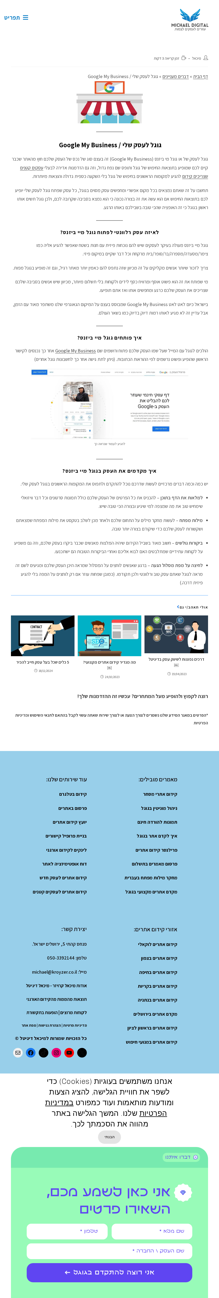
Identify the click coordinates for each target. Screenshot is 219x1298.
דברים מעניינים (175, 76)
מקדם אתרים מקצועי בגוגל (151, 892)
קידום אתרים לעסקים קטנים (60, 892)
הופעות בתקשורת (42, 1012)
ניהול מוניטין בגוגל (159, 808)
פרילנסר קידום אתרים (156, 850)
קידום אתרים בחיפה (158, 972)
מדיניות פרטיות (75, 1025)
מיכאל (196, 58)
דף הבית (200, 76)
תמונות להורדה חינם (157, 822)
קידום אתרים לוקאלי (157, 944)
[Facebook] (31, 1053)
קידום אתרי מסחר (160, 794)
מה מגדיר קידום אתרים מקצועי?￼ (109, 665)
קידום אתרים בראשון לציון (152, 1028)
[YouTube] (69, 1053)
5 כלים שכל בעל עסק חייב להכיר (42, 662)
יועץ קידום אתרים (70, 822)
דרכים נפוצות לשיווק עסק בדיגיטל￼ (176, 662)
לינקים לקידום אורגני (66, 850)
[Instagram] (56, 1053)
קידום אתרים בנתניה (157, 1000)
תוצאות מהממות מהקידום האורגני (56, 999)
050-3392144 (61, 958)
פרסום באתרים (72, 808)
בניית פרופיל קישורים (66, 836)
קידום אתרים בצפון (159, 958)
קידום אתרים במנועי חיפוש (151, 1042)
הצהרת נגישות (49, 1025)
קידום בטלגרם (73, 794)
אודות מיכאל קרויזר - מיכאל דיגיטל (56, 986)
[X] (82, 1053)
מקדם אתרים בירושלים (155, 1014)
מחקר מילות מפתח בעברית (150, 878)
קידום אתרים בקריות (157, 986)
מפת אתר (29, 1025)
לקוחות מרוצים (73, 1012)
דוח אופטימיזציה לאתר (64, 864)
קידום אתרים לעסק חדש (63, 878)
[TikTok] (43, 1053)
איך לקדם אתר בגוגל (157, 836)
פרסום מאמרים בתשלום (154, 864)
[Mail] (18, 1053)
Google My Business (75, 351)
